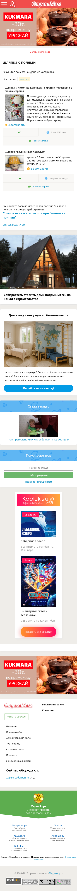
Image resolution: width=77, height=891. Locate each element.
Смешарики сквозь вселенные (34, 613)
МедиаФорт (38, 806)
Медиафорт (55, 873)
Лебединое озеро (33, 541)
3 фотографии (16, 125)
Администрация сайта (18, 737)
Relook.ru (19, 846)
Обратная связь (15, 749)
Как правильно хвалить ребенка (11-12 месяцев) (39, 439)
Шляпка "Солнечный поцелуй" (25, 152)
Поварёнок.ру (19, 825)
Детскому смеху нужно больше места (39, 315)
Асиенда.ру (58, 835)
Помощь (11, 726)
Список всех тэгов (14, 224)
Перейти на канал (36, 388)
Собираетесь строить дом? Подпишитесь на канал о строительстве (37, 297)
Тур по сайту (13, 743)
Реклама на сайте (53, 704)
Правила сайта (14, 732)
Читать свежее (16, 716)
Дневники (10, 79)
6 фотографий (39, 168)
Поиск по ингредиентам (38, 481)
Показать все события (38, 631)
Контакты (48, 710)
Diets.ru (58, 825)
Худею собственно (17, 777)
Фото (24, 79)
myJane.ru (19, 835)
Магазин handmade (40, 51)
